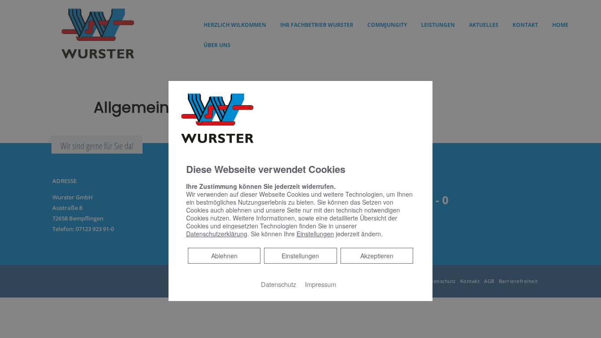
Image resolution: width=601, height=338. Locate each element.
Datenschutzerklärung (216, 233)
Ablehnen (224, 255)
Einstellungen (300, 255)
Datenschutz (278, 284)
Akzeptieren (376, 255)
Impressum (320, 284)
